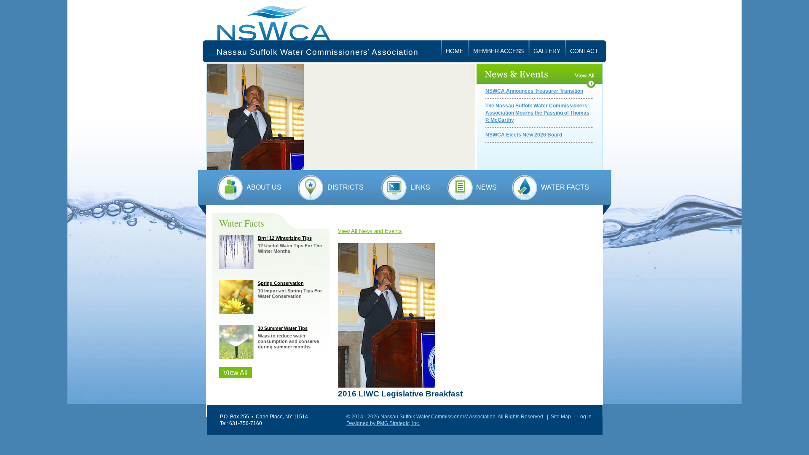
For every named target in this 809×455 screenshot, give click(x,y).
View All (235, 372)
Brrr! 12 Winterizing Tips (285, 238)
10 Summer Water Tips (283, 328)
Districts (345, 187)
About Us (263, 187)
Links (420, 187)
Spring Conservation (281, 283)
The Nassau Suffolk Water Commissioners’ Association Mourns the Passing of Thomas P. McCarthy (537, 113)
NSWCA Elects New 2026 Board (523, 135)
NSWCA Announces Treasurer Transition (534, 91)
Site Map (561, 417)
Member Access (498, 51)
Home (454, 51)
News (486, 187)
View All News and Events (370, 231)
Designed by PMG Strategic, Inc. (383, 423)
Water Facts (565, 187)
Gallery (546, 51)
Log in (584, 417)
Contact (584, 51)
